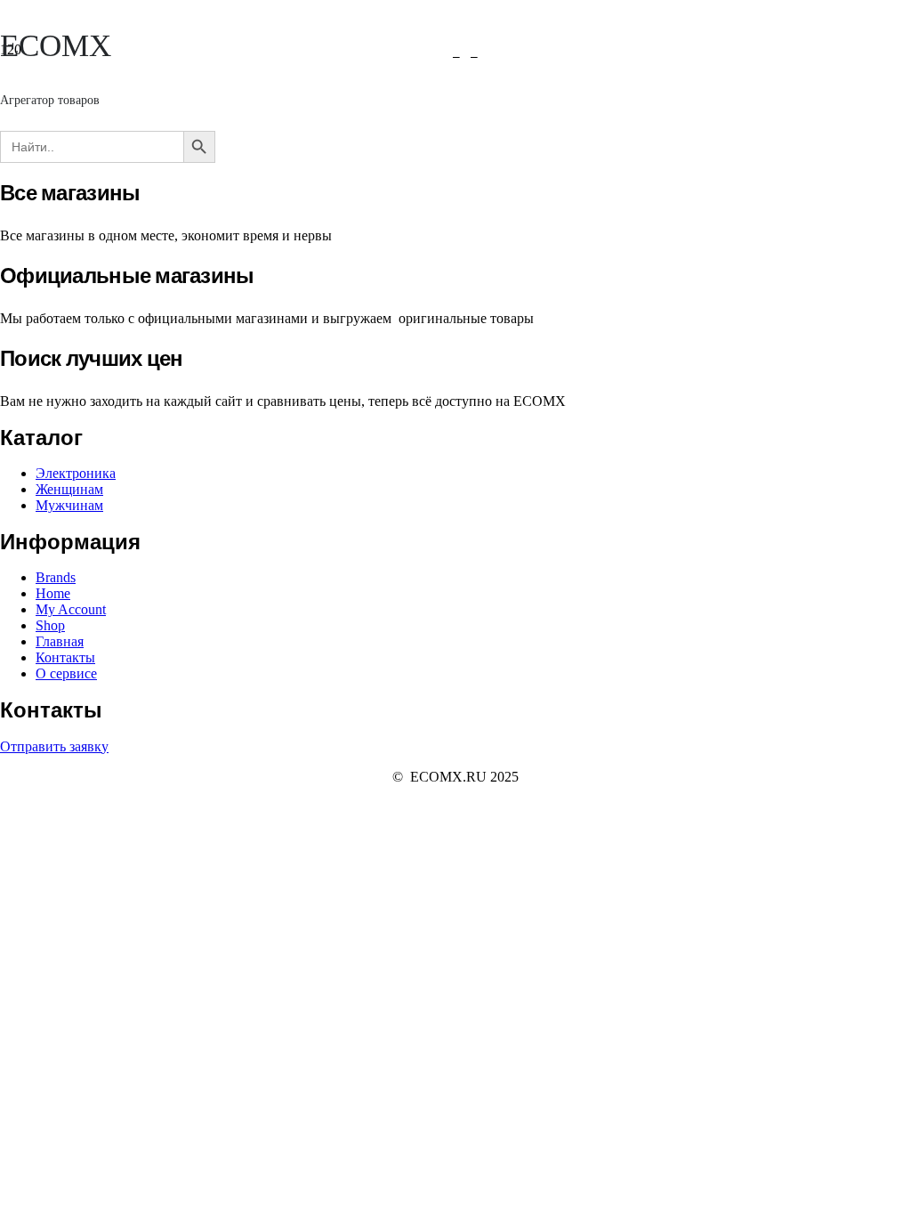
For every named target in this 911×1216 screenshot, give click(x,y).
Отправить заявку (54, 746)
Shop (50, 625)
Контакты (65, 657)
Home (53, 593)
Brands (56, 577)
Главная (60, 641)
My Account (71, 609)
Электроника (76, 473)
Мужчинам (69, 505)
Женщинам (69, 489)
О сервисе (66, 673)
